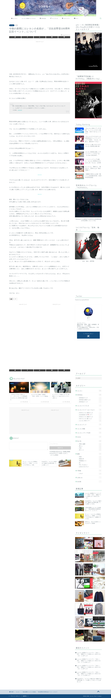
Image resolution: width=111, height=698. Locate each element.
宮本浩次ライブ (89, 397)
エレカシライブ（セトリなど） (89, 410)
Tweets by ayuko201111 (82, 299)
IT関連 (89, 470)
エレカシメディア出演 (89, 432)
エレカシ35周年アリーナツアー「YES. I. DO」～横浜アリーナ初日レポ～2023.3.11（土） (89, 654)
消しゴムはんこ (90, 464)
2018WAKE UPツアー (89, 414)
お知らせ (88, 477)
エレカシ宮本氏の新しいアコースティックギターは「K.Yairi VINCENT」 (93, 153)
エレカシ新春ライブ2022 (29, 18)
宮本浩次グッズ (89, 401)
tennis (89, 437)
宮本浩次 (43, 18)
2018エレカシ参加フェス (90, 416)
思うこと (90, 450)
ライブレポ (55, 18)
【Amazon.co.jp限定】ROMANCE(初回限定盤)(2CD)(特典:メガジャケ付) (88, 220)
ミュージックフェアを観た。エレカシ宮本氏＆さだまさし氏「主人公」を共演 (93, 161)
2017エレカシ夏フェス (89, 418)
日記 (90, 448)
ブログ (90, 473)
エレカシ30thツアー (90, 420)
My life (89, 441)
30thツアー (66, 18)
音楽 (90, 456)
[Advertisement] (39, 54)
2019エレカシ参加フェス (89, 412)
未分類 (88, 481)
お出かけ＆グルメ (90, 466)
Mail (77, 18)
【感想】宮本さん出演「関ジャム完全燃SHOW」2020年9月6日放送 (93, 175)
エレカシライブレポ (89, 405)
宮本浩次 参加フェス (89, 399)
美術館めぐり (90, 460)
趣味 (89, 454)
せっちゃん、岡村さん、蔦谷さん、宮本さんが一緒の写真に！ (93, 168)
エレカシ (15, 18)
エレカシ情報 (89, 428)
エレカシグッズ (89, 424)
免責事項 (25, 696)
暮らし (90, 446)
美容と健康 (90, 444)
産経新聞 (20, 110)
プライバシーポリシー (15, 696)
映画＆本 (90, 458)
